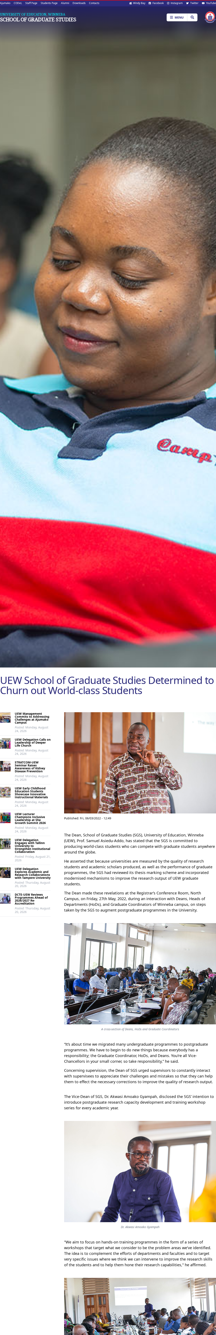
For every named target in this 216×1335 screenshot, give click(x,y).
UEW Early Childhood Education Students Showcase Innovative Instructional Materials (31, 792)
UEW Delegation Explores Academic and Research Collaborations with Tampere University (33, 873)
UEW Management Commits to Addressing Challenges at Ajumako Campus (32, 718)
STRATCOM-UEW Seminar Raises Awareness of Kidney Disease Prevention (30, 766)
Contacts (94, 3)
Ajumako (5, 3)
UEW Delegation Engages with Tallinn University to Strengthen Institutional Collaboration (32, 846)
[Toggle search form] (192, 17)
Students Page (49, 3)
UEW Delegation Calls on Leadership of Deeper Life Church (33, 742)
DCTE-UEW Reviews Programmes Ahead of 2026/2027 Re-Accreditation (31, 899)
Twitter (194, 3)
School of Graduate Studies (38, 19)
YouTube (210, 3)
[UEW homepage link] (210, 17)
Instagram (176, 3)
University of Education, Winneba (32, 14)
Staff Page (31, 3)
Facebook (158, 3)
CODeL (18, 3)
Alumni (65, 3)
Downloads (79, 3)
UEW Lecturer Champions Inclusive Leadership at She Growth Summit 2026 (30, 818)
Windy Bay (138, 3)
